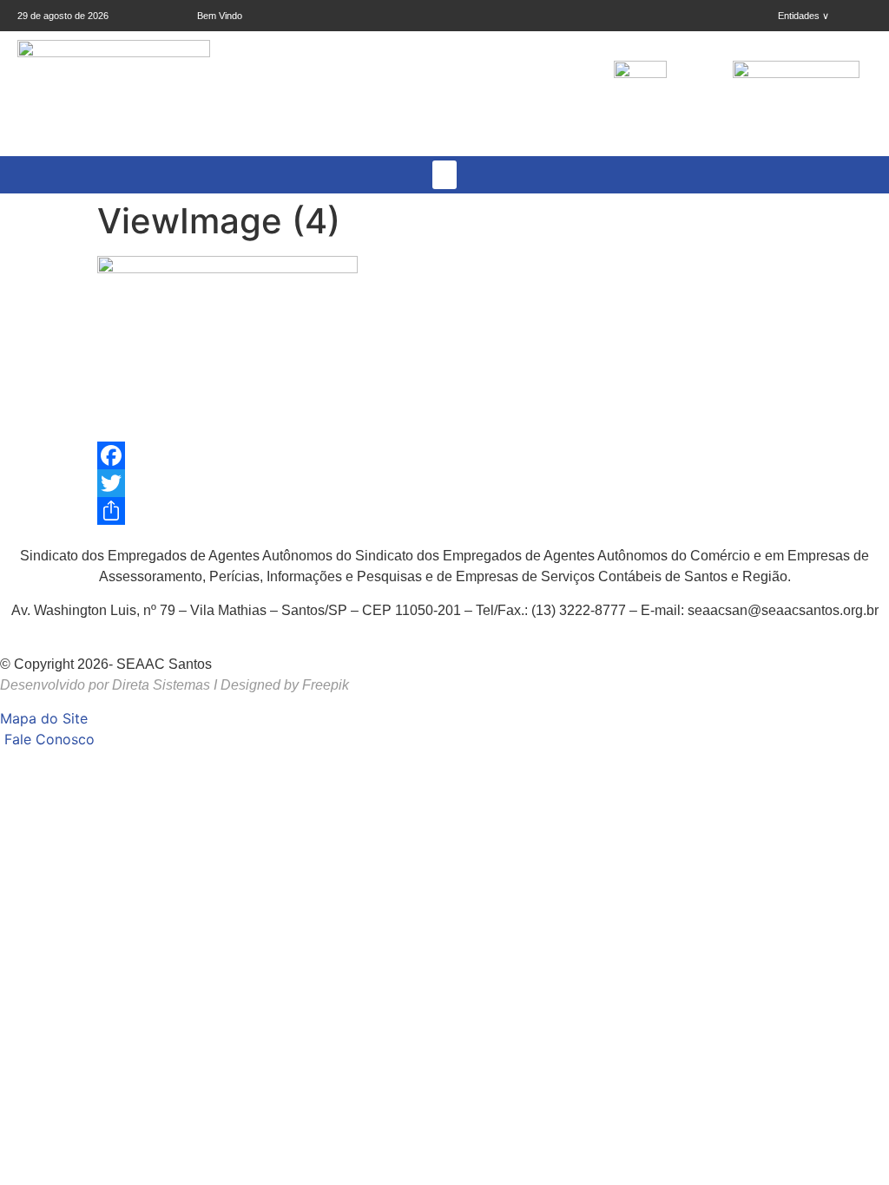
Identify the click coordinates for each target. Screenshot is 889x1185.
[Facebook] (444, 455)
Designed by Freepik (285, 685)
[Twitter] (444, 483)
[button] (444, 174)
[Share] (444, 511)
